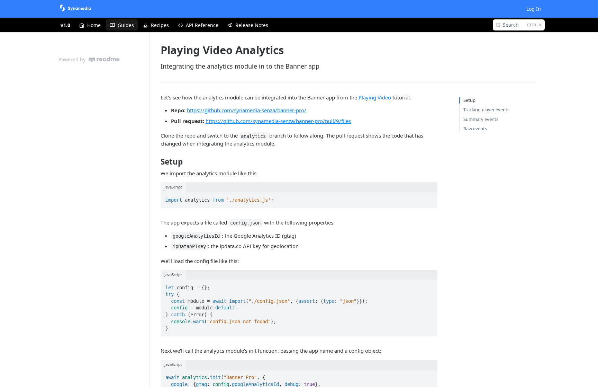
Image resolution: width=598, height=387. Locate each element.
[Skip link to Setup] (156, 161)
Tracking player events (486, 109)
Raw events (475, 128)
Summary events (480, 119)
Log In (533, 9)
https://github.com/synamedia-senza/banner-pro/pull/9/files (278, 120)
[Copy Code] (429, 197)
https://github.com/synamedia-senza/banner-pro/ (246, 110)
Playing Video (375, 97)
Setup (469, 100)
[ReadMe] (104, 59)
